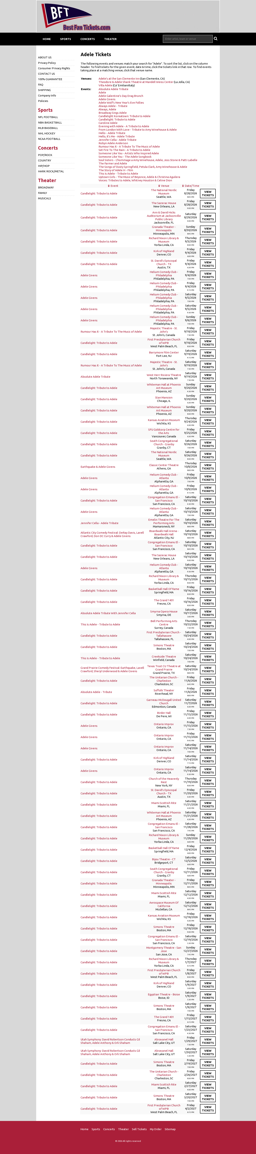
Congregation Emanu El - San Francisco (164, 499)
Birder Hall (164, 712)
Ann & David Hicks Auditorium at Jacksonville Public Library (164, 216)
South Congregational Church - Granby (164, 442)
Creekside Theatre (164, 656)
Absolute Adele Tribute (113, 89)
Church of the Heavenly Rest (164, 780)
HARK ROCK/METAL (51, 171)
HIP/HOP (44, 165)
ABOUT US (45, 57)
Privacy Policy (47, 62)
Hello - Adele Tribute (112, 133)
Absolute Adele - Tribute (96, 692)
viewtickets (208, 193)
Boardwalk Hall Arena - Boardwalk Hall (164, 532)
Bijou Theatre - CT (164, 859)
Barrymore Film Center (164, 352)
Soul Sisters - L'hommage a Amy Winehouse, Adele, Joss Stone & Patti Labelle (148, 160)
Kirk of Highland (163, 251)
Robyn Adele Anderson (113, 143)
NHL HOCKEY (46, 133)
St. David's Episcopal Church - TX (164, 262)
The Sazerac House (163, 203)
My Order (156, 1129)
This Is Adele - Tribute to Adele (118, 173)
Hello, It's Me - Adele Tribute (117, 136)
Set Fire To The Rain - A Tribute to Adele (124, 149)
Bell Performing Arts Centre (163, 622)
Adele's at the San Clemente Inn (119, 78)
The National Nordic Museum (164, 191)
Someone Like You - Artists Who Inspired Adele (129, 153)
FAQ (40, 84)
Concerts (87, 39)
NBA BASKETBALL (50, 122)
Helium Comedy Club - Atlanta (164, 476)
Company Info (47, 95)
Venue (165, 185)
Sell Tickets (139, 1129)
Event (114, 185)
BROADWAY (46, 187)
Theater (110, 39)
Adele (102, 92)
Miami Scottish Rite (163, 802)
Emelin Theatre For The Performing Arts (163, 521)
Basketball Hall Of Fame (163, 589)
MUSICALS (44, 198)
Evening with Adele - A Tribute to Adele (124, 126)
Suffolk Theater (164, 690)
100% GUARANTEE (50, 79)
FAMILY (42, 192)
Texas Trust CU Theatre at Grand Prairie (164, 667)
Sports (65, 39)
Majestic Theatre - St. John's (163, 330)
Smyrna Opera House (163, 611)
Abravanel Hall (163, 1039)
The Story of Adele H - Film (116, 170)
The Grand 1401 (164, 600)
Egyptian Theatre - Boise (164, 994)
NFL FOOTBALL (48, 117)
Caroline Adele (108, 122)
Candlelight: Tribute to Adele (117, 119)
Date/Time (192, 185)
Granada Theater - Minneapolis (164, 228)
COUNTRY (44, 160)
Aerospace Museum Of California (163, 904)
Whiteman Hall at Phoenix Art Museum (164, 386)
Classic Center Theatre (164, 465)
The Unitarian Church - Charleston (163, 679)
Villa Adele (105, 85)
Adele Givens (107, 99)
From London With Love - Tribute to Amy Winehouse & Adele (138, 129)
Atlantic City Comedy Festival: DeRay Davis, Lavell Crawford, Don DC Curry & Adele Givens (112, 534)
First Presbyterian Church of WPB (163, 341)
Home (47, 39)
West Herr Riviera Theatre (164, 375)
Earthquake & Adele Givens (98, 466)
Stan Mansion (163, 397)
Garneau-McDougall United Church (164, 701)
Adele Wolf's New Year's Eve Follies (121, 102)
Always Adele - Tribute (113, 106)
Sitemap (170, 1129)
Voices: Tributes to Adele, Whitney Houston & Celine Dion (135, 180)
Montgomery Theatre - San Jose (163, 949)
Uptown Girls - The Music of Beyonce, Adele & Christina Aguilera (139, 177)
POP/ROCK (45, 155)
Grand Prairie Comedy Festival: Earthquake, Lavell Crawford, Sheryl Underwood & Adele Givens (112, 669)
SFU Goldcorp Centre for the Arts (163, 431)
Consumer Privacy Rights (54, 68)
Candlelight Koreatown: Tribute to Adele (124, 116)
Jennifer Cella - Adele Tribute (117, 139)
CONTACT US (46, 73)
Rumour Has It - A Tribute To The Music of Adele (129, 146)
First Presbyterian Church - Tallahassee (164, 634)
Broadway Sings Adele (113, 112)
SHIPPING (44, 90)
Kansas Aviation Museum (164, 420)
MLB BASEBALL (48, 128)
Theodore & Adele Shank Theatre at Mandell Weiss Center (136, 82)
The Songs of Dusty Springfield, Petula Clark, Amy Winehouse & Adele (143, 166)
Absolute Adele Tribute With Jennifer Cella (108, 613)
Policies (43, 100)
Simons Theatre (163, 645)
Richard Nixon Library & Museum (164, 240)
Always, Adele (107, 109)
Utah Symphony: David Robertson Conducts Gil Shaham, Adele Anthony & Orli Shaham (110, 1041)
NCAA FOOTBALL (49, 138)
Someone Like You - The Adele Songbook (125, 156)
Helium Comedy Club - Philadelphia (164, 273)
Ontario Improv (164, 724)
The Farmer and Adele (113, 163)
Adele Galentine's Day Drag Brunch (121, 95)
